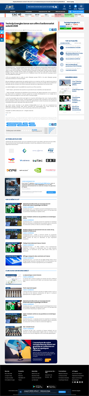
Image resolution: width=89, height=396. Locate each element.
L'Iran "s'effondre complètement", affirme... (77, 83)
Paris (25, 123)
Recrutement (75, 380)
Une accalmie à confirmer (73, 59)
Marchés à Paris (35, 375)
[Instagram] (72, 382)
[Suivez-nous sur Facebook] (2, 29)
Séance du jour (35, 373)
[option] (71, 83)
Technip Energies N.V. (72, 23)
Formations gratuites (64, 378)
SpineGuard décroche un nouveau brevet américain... (76, 109)
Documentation (37, 359)
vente (77, 28)
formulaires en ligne (10, 380)
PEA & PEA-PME (8, 373)
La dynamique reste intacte (32, 275)
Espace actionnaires (77, 378)
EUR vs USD (78, 15)
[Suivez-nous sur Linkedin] (2, 40)
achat (65, 28)
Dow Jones (58, 15)
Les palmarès (35, 380)
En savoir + (62, 391)
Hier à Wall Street (28, 327)
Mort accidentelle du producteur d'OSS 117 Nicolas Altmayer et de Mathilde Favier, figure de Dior (74, 67)
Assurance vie (48, 375)
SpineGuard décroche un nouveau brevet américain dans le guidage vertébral (36, 204)
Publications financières (78, 375)
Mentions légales (76, 390)
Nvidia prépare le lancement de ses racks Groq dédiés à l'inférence (38, 230)
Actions (32, 125)
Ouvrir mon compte (48, 360)
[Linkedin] (80, 382)
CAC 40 (16, 14)
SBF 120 (37, 15)
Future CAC (28, 15)
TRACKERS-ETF (21, 378)
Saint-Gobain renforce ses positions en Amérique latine (39, 217)
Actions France (22, 125)
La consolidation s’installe (73, 47)
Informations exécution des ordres (17, 390)
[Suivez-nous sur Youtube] (2, 36)
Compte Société (9, 378)
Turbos (20, 380)
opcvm (20, 373)
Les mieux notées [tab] (65, 43)
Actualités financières (14, 123)
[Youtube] (82, 382)
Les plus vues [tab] (78, 43)
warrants (20, 375)
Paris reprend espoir (30, 288)
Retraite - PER (48, 377)
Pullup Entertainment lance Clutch (34, 243)
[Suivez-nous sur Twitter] (2, 32)
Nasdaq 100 (68, 15)
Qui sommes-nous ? (77, 373)
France (32, 123)
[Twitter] (77, 382)
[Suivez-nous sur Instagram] (2, 25)
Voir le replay (70, 1)
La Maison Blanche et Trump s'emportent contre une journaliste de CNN (74, 54)
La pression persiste (71, 70)
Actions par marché (36, 378)
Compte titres (8, 375)
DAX (46, 15)
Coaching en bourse (63, 380)
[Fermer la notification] (87, 1)
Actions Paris (12, 125)
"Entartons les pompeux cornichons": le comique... (76, 100)
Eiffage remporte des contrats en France (36, 256)
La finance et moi (63, 375)
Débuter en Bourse (63, 373)
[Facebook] (75, 382)
